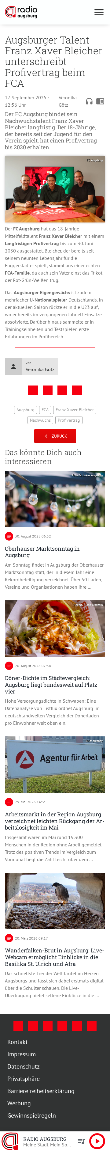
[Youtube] (48, 1026)
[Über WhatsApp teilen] (62, 390)
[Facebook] (18, 1026)
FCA (45, 409)
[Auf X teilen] (48, 390)
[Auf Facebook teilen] (33, 390)
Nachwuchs (40, 420)
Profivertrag (69, 420)
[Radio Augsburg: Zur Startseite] (47, 12)
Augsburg (25, 409)
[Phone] (77, 1026)
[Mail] (62, 1026)
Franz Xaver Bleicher (75, 409)
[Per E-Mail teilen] (77, 390)
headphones (89, 101)
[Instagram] (33, 1026)
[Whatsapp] (92, 1026)
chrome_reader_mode (100, 101)
